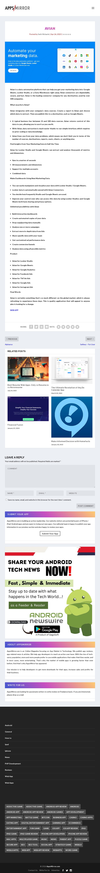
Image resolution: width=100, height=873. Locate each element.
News (7, 757)
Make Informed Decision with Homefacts (70, 441)
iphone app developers (53, 834)
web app (26, 850)
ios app (56, 828)
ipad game (12, 834)
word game (71, 850)
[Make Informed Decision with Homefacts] (71, 417)
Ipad (7, 744)
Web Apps (9, 783)
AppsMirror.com (53, 866)
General (8, 732)
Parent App (65, 839)
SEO (23, 845)
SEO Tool (33, 845)
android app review (33, 812)
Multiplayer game (29, 839)
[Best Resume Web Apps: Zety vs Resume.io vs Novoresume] (28, 369)
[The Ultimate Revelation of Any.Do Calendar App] (71, 370)
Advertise (55, 870)
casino (73, 817)
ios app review (70, 828)
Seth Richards (43, 34)
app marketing (14, 817)
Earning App (59, 823)
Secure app (12, 845)
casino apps (86, 817)
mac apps (11, 839)
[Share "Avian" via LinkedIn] (41, 326)
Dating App (12, 823)
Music (44, 839)
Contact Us (33, 870)
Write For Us (44, 870)
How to (8, 738)
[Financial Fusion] (28, 409)
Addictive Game (15, 806)
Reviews (8, 770)
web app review (41, 850)
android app (13, 812)
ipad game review (29, 834)
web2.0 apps (12, 850)
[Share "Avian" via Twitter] (36, 326)
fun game (35, 828)
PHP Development (13, 763)
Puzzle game (81, 839)
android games (55, 812)
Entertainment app (16, 828)
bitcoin (45, 817)
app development (75, 812)
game (46, 828)
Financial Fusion (15, 425)
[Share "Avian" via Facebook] (31, 326)
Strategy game (63, 845)
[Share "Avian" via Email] (46, 326)
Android (8, 725)
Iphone (8, 751)
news (53, 839)
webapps (57, 850)
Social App (46, 845)
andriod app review (56, 806)
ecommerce (75, 823)
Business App (59, 817)
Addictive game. (34, 806)
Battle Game (31, 817)
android (74, 806)
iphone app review (77, 834)
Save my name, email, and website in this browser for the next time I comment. (39, 500)
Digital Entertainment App (35, 823)
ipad (84, 828)
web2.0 (78, 845)
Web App (9, 776)
